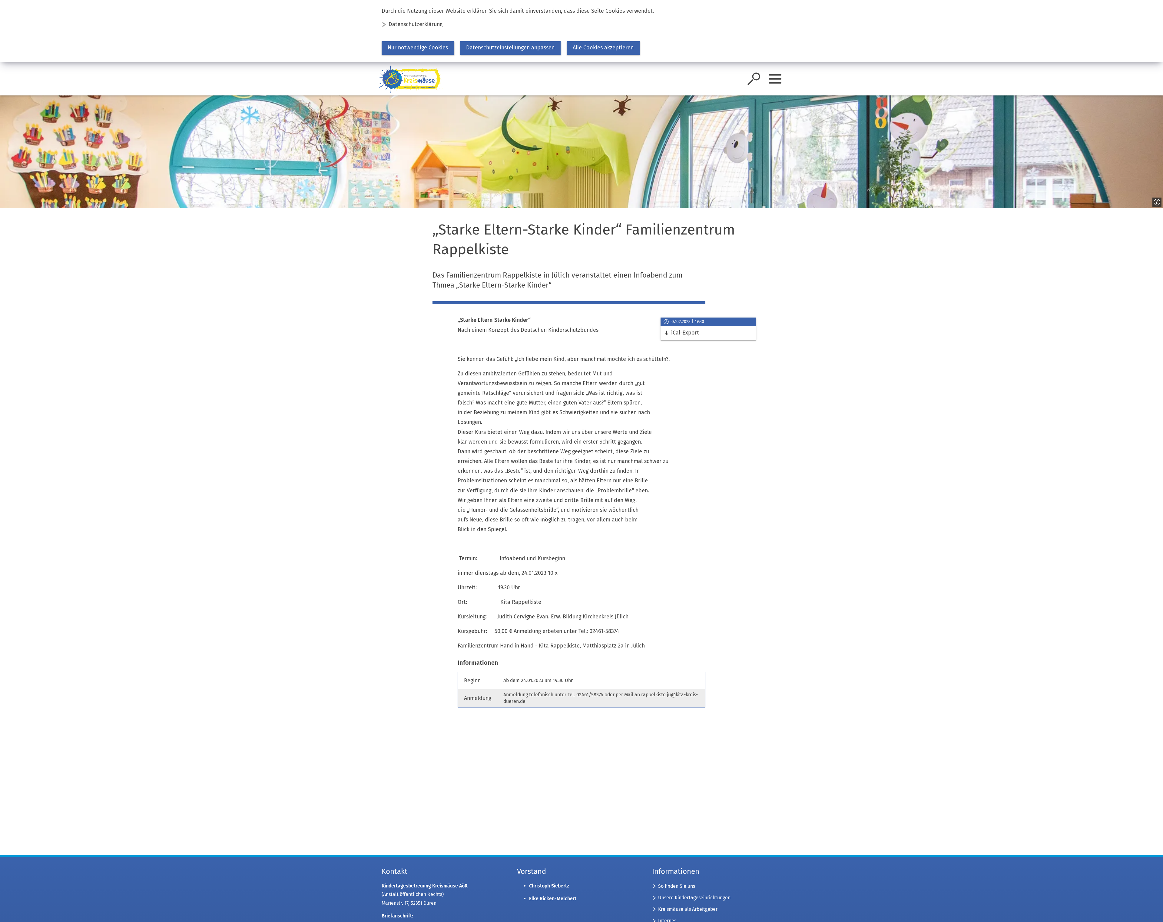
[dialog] (581, 31)
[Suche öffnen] (753, 78)
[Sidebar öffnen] (775, 78)
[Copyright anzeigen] (1155, 201)
